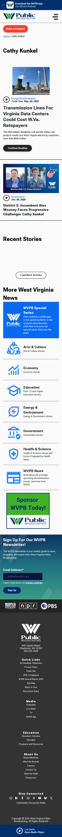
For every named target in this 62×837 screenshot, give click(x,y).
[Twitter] (51, 798)
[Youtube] (39, 798)
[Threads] (33, 798)
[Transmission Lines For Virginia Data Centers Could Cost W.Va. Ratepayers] (31, 81)
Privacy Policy (31, 667)
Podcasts (31, 705)
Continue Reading (17, 148)
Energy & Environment (23, 98)
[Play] (6, 99)
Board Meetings (31, 758)
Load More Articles (31, 275)
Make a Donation (15, 28)
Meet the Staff (31, 774)
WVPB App (31, 717)
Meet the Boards (31, 762)
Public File (31, 671)
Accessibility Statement (31, 663)
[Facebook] (22, 798)
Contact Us (31, 770)
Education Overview (31, 736)
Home (6, 36)
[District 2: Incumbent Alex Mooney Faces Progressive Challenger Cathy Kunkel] (31, 178)
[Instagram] (28, 798)
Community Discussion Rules (31, 802)
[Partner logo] (10, 606)
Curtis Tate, (17, 101)
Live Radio (31, 709)
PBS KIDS (31, 740)
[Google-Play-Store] (16, 798)
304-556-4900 (31, 651)
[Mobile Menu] (55, 17)
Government (18, 196)
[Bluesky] (45, 798)
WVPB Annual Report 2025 (31, 679)
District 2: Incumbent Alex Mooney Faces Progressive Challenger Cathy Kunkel (26, 209)
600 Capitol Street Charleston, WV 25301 (31, 647)
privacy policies (34, 582)
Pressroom (31, 778)
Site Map (31, 683)
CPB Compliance (31, 675)
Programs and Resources (31, 744)
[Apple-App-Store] (10, 798)
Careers (31, 766)
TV (31, 713)
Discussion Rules (31, 691)
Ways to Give (31, 687)
